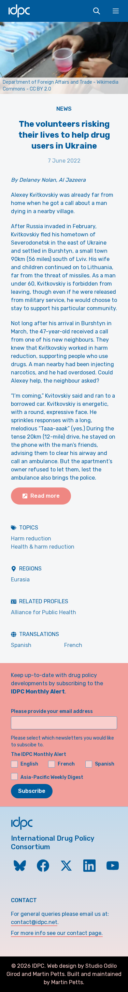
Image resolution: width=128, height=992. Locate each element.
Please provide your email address (52, 711)
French (73, 645)
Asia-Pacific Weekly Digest (51, 777)
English (29, 764)
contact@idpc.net (34, 922)
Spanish (21, 645)
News (64, 109)
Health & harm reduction (42, 546)
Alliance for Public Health (43, 612)
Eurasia (20, 579)
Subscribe (31, 791)
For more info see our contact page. (57, 933)
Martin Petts (49, 974)
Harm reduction (31, 538)
